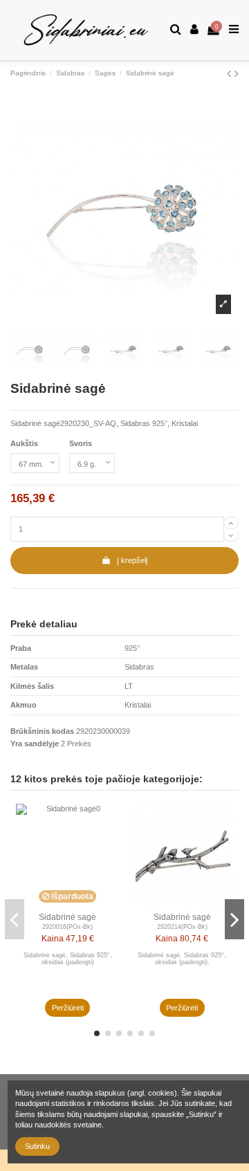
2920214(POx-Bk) (182, 926)
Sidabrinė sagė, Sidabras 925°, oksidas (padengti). (182, 959)
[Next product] (236, 73)
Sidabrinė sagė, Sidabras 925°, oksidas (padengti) (68, 959)
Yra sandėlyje (34, 743)
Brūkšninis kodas (42, 731)
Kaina (53, 938)
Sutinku (37, 1146)
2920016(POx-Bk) (67, 926)
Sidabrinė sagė (67, 917)
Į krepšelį (132, 560)
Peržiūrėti (68, 1008)
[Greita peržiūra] (109, 822)
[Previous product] (230, 73)
